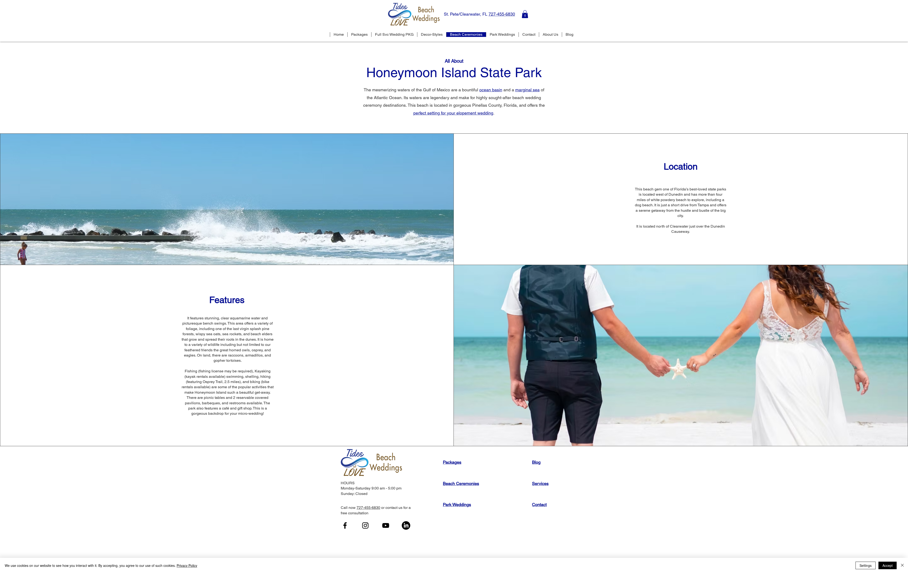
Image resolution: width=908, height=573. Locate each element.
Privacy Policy (187, 565)
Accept (887, 565)
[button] (525, 14)
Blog (536, 462)
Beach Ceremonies (461, 483)
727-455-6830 (502, 14)
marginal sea (527, 89)
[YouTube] (385, 525)
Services (540, 483)
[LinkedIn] (406, 525)
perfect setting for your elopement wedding (453, 112)
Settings (866, 565)
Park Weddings (457, 504)
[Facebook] (345, 525)
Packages (452, 462)
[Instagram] (365, 525)
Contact (539, 504)
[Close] (902, 565)
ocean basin (490, 89)
